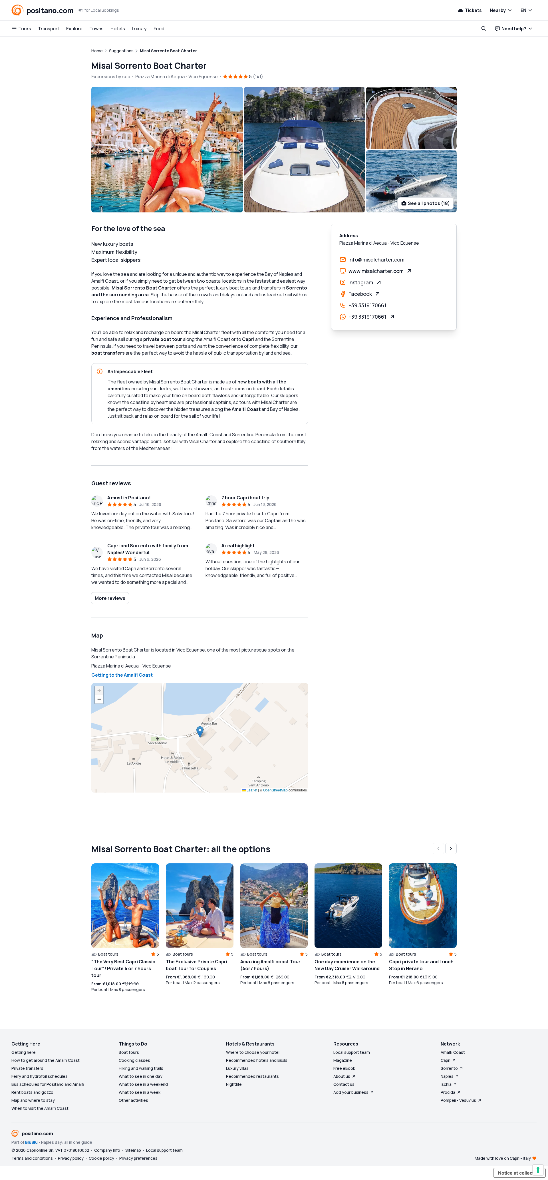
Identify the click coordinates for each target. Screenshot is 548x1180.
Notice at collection (519, 1173)
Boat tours (129, 1052)
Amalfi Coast (453, 1052)
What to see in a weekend (143, 1084)
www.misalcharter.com (376, 271)
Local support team (351, 1052)
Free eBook (344, 1068)
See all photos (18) (429, 203)
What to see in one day (140, 1076)
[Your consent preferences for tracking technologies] (538, 1170)
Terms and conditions (32, 1158)
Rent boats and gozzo (32, 1092)
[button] (200, 732)
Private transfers (27, 1068)
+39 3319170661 (367, 305)
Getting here (23, 1052)
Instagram (360, 282)
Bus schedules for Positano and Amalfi (47, 1084)
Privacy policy (71, 1158)
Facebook (360, 293)
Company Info (107, 1150)
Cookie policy (101, 1158)
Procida (448, 1092)
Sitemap (133, 1150)
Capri (445, 1060)
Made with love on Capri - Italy (503, 1158)
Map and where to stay (33, 1100)
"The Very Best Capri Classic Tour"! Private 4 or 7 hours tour (123, 968)
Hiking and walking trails (141, 1068)
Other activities (133, 1100)
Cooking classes (134, 1060)
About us (341, 1076)
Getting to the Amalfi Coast (122, 675)
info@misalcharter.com (376, 259)
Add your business (350, 1092)
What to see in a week (139, 1092)
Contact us (343, 1084)
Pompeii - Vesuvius (458, 1100)
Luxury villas (237, 1068)
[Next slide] (451, 848)
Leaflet (251, 789)
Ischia (446, 1084)
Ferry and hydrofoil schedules (39, 1076)
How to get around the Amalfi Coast (45, 1060)
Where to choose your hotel (252, 1052)
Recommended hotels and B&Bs (256, 1060)
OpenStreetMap (275, 789)
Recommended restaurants (252, 1076)
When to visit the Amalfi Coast (39, 1108)
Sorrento (449, 1068)
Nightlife (234, 1084)
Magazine (342, 1060)
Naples (447, 1076)
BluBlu (31, 1142)
